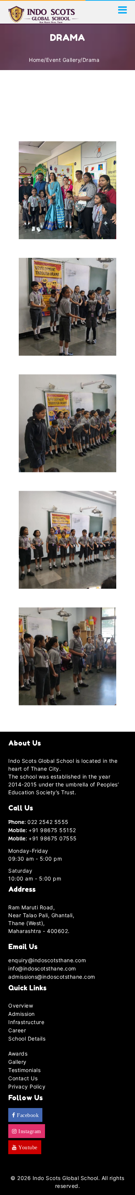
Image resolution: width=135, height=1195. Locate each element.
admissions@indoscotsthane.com (51, 976)
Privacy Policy (26, 1086)
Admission (21, 1014)
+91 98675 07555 (52, 838)
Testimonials (24, 1070)
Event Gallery (63, 60)
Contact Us (23, 1078)
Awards (17, 1053)
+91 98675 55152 (52, 830)
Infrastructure (26, 1022)
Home (36, 60)
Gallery (17, 1062)
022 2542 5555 (48, 822)
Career (17, 1030)
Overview (20, 1005)
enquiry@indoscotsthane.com (47, 960)
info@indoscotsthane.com (42, 968)
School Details (26, 1038)
